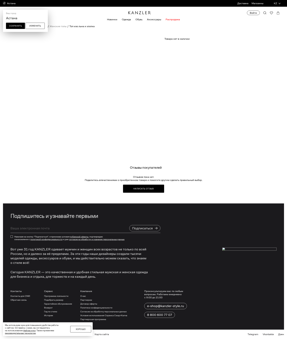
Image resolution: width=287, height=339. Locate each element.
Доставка (242, 3)
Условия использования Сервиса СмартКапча (103, 315)
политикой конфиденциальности (46, 239)
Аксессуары (154, 19)
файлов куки (29, 330)
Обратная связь (18, 300)
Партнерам (86, 300)
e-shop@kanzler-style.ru (165, 306)
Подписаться (145, 228)
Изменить (35, 26)
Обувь (138, 19)
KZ (275, 3)
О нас (83, 296)
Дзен (281, 334)
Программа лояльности (56, 296)
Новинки (112, 19)
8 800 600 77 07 (159, 315)
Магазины (257, 3)
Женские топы (58, 26)
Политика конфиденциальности (96, 307)
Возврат (48, 307)
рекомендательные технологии (20, 333)
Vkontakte (268, 334)
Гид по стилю (50, 311)
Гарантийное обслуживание (58, 303)
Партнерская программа (93, 319)
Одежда (126, 19)
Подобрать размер (53, 300)
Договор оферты (88, 303)
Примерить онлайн (209, 48)
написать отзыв (143, 188)
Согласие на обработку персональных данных (103, 311)
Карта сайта (102, 334)
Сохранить (15, 26)
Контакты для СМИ (20, 296)
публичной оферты (79, 236)
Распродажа (173, 19)
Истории (48, 315)
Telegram (253, 334)
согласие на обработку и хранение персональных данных (97, 239)
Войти (253, 12)
